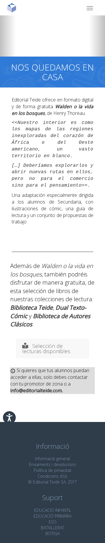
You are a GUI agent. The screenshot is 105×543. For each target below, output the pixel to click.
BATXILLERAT (52, 527)
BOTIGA (53, 533)
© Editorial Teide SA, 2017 (52, 482)
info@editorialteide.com (36, 390)
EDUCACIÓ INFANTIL (52, 510)
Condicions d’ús (52, 476)
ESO (53, 522)
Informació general (52, 458)
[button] (8, 36)
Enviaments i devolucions (52, 464)
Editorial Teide (13, 8)
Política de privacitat (52, 470)
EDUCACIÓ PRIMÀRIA (52, 516)
